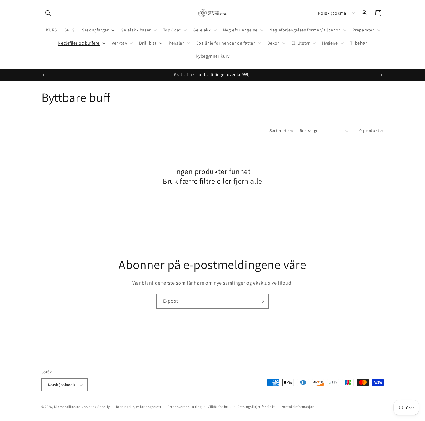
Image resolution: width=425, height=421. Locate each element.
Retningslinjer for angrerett (138, 406)
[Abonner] (261, 301)
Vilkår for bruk (219, 406)
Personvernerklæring (184, 406)
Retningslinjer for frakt (256, 406)
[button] (48, 13)
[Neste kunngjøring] (381, 75)
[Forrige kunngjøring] (43, 75)
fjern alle (247, 181)
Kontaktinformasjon (298, 406)
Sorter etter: (281, 130)
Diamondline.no (67, 406)
